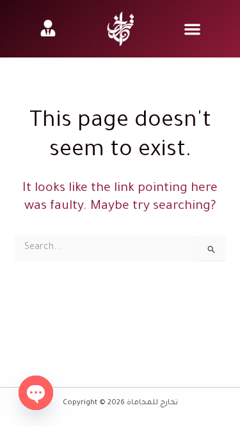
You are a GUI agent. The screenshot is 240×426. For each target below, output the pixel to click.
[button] (192, 29)
